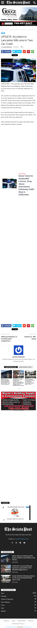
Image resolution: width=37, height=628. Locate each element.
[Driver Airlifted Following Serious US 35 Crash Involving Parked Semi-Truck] (30, 374)
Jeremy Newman (7, 47)
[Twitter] (21, 543)
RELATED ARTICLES (11, 367)
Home (2, 29)
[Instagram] (17, 543)
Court (2, 608)
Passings (3, 596)
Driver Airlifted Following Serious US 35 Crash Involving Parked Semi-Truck (30, 382)
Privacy (13, 620)
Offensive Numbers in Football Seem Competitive (9, 339)
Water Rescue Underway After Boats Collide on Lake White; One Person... (23, 558)
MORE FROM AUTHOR (25, 367)
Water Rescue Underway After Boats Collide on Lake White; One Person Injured (5, 382)
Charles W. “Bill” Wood (30, 338)
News (7, 29)
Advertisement (22, 620)
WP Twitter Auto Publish (11, 627)
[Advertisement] (18, 147)
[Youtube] (24, 543)
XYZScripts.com (28, 627)
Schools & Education (7, 599)
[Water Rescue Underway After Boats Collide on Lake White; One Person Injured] (6, 374)
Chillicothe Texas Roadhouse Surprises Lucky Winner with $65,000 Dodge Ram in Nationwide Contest (18, 382)
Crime (2, 605)
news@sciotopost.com (22, 539)
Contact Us (30, 620)
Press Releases (5, 602)
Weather (3, 611)
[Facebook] (13, 543)
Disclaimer (6, 620)
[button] (34, 2)
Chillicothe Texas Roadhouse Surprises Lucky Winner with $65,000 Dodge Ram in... (22, 568)
